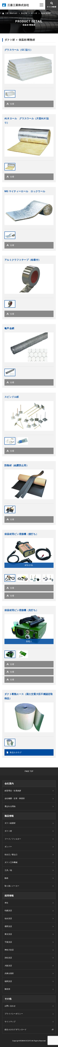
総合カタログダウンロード (15, 1029)
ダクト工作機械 (11, 862)
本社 (6, 903)
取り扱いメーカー (12, 886)
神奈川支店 (9, 950)
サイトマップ (10, 1022)
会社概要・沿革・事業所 (15, 798)
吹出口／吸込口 (11, 855)
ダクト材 (8, 831)
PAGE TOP (29, 771)
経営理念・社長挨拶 (13, 791)
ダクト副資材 (10, 823)
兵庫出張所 (9, 973)
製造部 (7, 989)
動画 (6, 878)
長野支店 (8, 926)
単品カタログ (16, 752)
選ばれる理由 (10, 806)
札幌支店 (8, 911)
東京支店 (8, 934)
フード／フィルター (13, 839)
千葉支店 (8, 942)
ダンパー (8, 847)
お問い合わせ (10, 1006)
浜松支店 (8, 958)
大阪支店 (8, 966)
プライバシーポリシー (14, 1014)
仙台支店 (8, 918)
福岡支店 (8, 981)
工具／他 (8, 870)
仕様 (12, 104)
